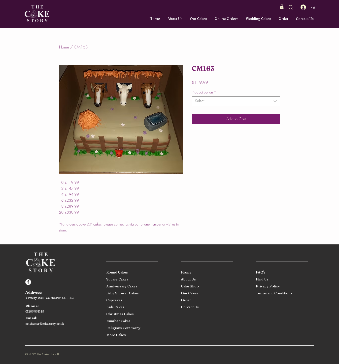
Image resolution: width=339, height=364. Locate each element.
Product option (204, 92)
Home (64, 47)
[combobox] (236, 101)
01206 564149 (34, 311)
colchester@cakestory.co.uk (44, 323)
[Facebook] (28, 282)
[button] (282, 6)
